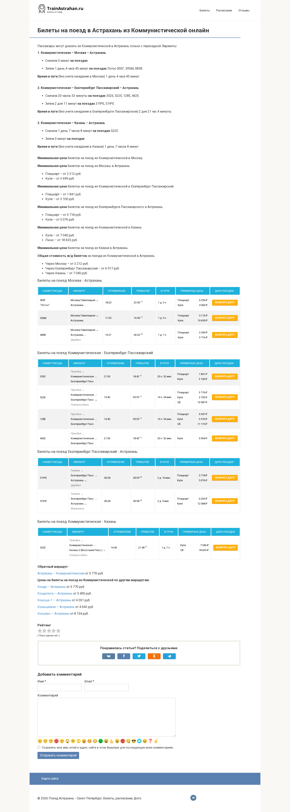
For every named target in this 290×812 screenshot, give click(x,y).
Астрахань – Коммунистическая (60, 573)
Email (89, 681)
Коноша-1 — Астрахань (54, 600)
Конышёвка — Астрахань (56, 607)
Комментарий (47, 695)
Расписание (224, 10)
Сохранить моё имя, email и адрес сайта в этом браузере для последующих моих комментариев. (107, 747)
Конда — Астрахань (51, 587)
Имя (41, 681)
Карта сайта (49, 778)
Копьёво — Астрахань (53, 613)
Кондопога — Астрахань (54, 593)
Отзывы (244, 10)
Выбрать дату (225, 302)
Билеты (205, 10)
